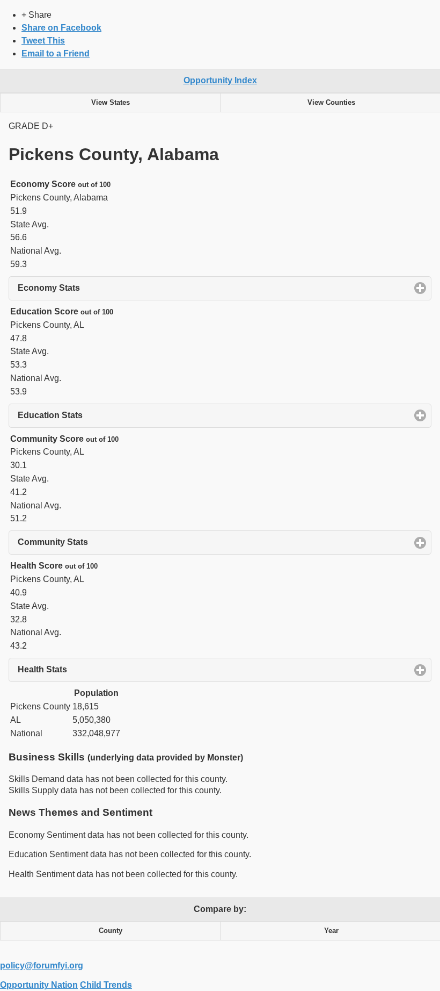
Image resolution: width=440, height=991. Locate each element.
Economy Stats (99, 287)
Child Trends (106, 984)
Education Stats (100, 415)
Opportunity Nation (39, 984)
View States (110, 102)
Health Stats (92, 669)
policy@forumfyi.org (41, 965)
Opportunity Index (220, 80)
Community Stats (103, 542)
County (110, 931)
